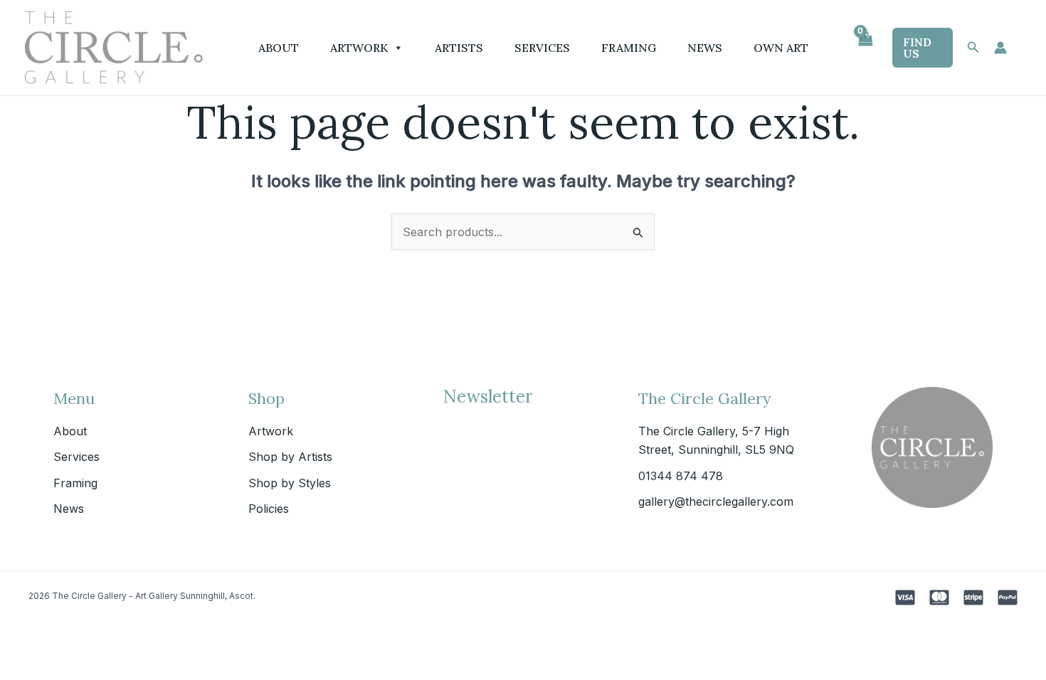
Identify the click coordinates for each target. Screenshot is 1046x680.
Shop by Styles (289, 483)
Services (542, 48)
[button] (922, 48)
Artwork (359, 48)
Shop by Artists (290, 457)
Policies (268, 508)
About (278, 48)
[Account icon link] (1000, 47)
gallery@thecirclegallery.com (715, 501)
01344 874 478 (680, 476)
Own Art (781, 48)
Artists (459, 48)
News (704, 48)
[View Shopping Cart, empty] (865, 47)
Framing (628, 48)
